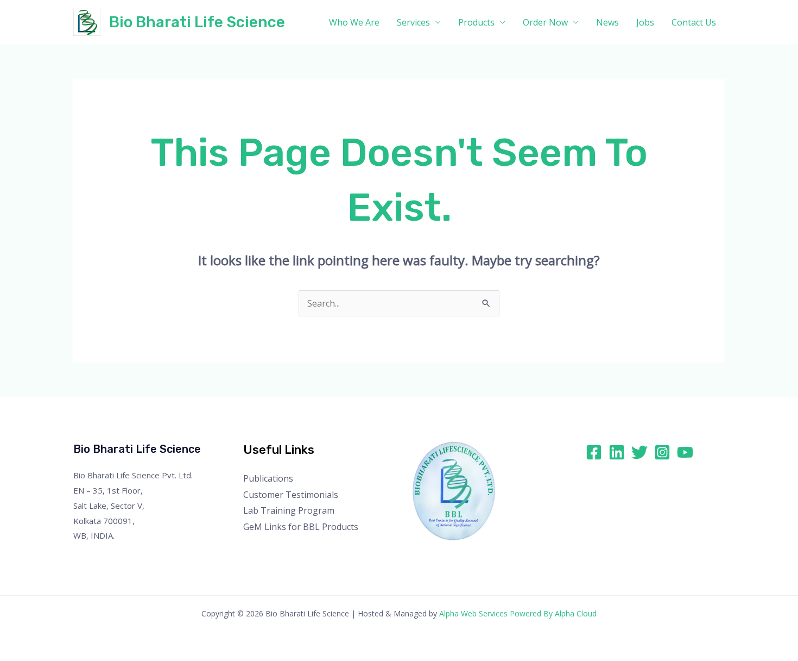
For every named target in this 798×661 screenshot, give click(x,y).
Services (413, 22)
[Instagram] (662, 452)
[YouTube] (685, 452)
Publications (268, 478)
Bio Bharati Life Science (197, 22)
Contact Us (694, 22)
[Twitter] (639, 452)
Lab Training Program (288, 510)
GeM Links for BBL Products (300, 527)
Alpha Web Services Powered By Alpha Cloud (518, 613)
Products (476, 22)
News (607, 22)
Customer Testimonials (290, 495)
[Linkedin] (616, 452)
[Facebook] (593, 452)
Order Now (545, 22)
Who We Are (354, 22)
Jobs (645, 22)
